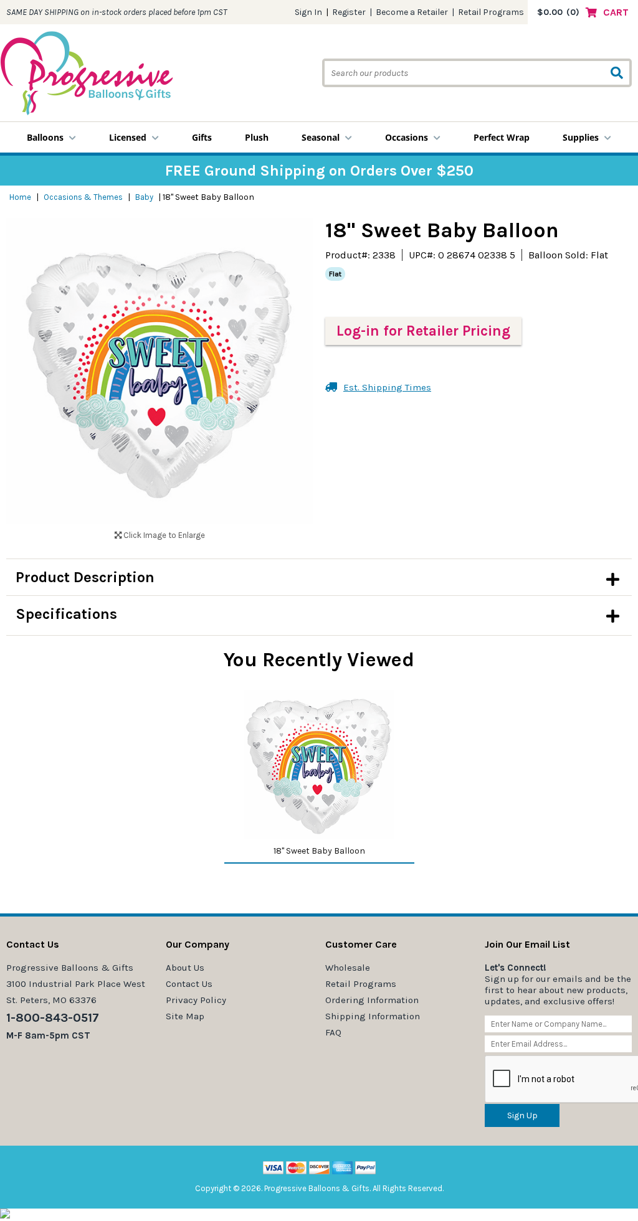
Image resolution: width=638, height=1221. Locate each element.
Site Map (185, 1016)
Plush (257, 137)
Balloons (45, 137)
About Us (185, 967)
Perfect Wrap (502, 137)
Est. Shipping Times (387, 387)
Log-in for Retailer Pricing (423, 331)
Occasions (406, 137)
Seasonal (321, 137)
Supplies (581, 137)
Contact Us (189, 983)
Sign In (308, 12)
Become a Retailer (412, 12)
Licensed (127, 137)
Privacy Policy (196, 1000)
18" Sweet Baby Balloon (319, 851)
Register (349, 12)
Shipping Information (372, 1016)
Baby (144, 197)
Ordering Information (372, 1000)
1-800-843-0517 (52, 1018)
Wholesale (347, 967)
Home (20, 197)
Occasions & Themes (83, 197)
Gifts (202, 137)
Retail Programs (491, 12)
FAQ (333, 1032)
